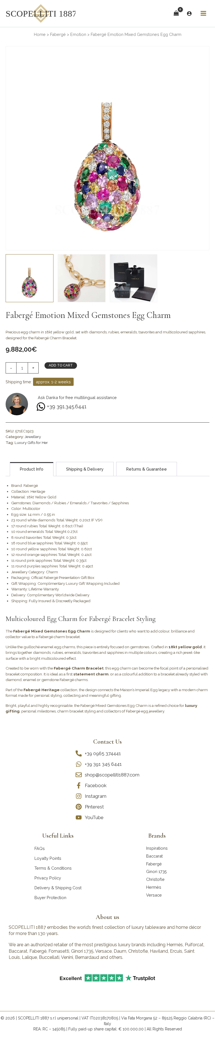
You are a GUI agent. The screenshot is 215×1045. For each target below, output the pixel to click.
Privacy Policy (47, 878)
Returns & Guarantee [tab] (146, 469)
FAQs (39, 848)
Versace (154, 895)
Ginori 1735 (156, 871)
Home (40, 34)
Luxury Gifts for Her (31, 442)
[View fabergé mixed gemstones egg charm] (29, 278)
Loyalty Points (47, 858)
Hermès (153, 887)
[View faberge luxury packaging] (134, 278)
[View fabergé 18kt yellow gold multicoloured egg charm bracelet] (82, 278)
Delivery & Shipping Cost (57, 887)
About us (107, 917)
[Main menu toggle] (203, 13)
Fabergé (58, 34)
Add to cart (61, 365)
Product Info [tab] (31, 469)
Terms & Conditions (53, 868)
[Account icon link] (189, 13)
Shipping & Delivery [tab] (85, 469)
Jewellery (33, 436)
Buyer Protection (50, 897)
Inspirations (157, 848)
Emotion (78, 34)
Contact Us (107, 741)
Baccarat (154, 856)
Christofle (155, 879)
